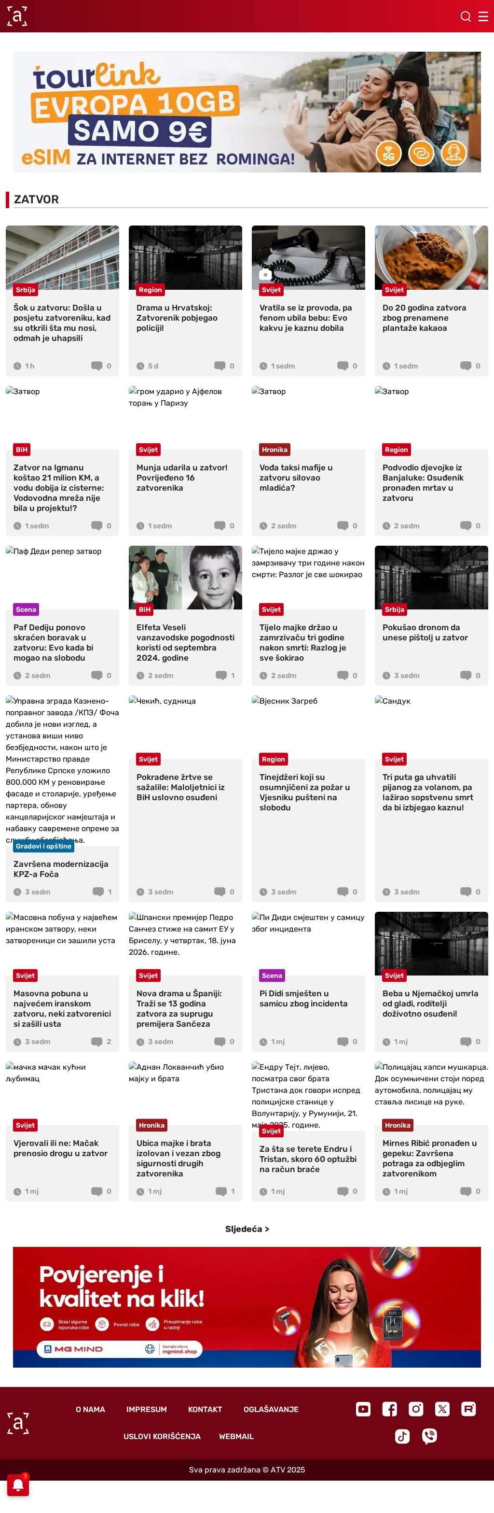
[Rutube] (468, 1408)
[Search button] (465, 16)
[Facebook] (389, 1408)
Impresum (146, 1409)
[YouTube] (363, 1409)
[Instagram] (416, 1408)
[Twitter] (442, 1408)
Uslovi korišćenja (162, 1436)
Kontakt (205, 1409)
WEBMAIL (236, 1436)
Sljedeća (243, 1229)
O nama (90, 1409)
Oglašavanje (271, 1409)
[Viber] (429, 1436)
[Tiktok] (402, 1436)
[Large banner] (247, 112)
